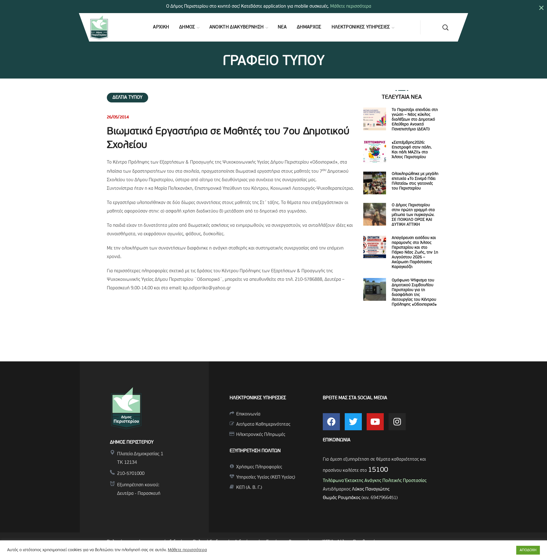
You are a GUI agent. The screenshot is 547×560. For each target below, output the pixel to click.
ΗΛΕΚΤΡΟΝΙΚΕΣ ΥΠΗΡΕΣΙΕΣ (258, 398)
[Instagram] (397, 421)
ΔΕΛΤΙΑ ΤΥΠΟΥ (127, 97)
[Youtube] (375, 421)
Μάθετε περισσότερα (350, 6)
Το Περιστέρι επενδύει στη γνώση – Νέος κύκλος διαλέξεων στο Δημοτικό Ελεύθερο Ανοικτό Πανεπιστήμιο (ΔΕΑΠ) (415, 119)
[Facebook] (331, 421)
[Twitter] (353, 421)
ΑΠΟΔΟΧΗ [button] (528, 550)
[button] (445, 27)
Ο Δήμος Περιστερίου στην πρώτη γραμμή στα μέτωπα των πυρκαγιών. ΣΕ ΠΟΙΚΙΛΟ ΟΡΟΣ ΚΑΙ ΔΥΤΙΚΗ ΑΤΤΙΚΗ (413, 215)
